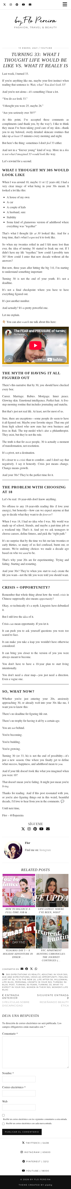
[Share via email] (22, 969)
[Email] (30, 4)
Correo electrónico (14, 1087)
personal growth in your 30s (33, 982)
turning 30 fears (26, 984)
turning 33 (45, 984)
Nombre (8, 1073)
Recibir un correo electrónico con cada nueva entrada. (29, 1123)
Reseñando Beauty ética (53, 1000)
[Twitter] (4, 4)
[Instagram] (11, 4)
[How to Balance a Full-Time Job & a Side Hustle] (19, 890)
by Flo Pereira (35, 20)
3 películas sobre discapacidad (16, 1000)
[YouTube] (23, 4)
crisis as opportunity (44, 977)
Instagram (45, 850)
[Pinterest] (17, 4)
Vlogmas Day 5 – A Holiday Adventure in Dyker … (18, 953)
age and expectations (15, 977)
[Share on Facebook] (26, 969)
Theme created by (35, 1185)
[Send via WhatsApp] (36, 969)
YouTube (46, 48)
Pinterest (37, 1161)
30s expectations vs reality (23, 974)
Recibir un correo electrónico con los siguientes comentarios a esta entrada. (35, 1119)
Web (4, 1101)
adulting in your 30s (54, 974)
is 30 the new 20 (26, 979)
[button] (66, 5)
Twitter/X (37, 1143)
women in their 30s (39, 987)
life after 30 (45, 979)
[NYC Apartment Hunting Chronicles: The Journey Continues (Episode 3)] (52, 931)
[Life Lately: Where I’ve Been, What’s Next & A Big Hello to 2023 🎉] (52, 890)
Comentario (10, 1033)
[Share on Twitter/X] (31, 969)
